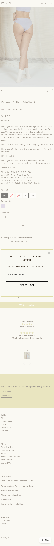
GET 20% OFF (27, 285)
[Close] (49, 253)
